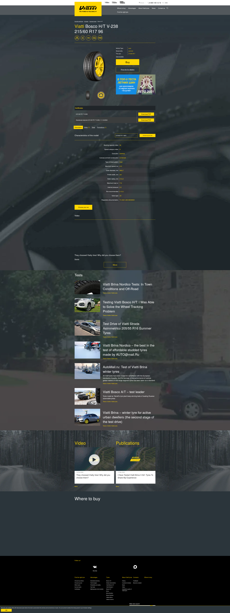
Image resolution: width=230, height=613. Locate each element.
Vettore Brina (109, 597)
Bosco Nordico (109, 595)
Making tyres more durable (96, 589)
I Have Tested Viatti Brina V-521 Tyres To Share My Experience (135, 476)
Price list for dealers (127, 69)
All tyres (86, 21)
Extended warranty (95, 581)
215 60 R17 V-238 (82, 114)
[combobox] (126, 135)
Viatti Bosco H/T (110, 585)
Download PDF (146, 114)
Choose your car (83, 207)
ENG (166, 2)
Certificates (77, 589)
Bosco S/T (108, 589)
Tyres (108, 577)
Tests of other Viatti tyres (110, 293)
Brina (107, 591)
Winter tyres (77, 585)
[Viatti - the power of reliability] (88, 9)
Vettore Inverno (110, 599)
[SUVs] (114, 2)
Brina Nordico (109, 593)
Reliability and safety (95, 585)
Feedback (135, 581)
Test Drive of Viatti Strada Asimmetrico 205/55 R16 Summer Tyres (127, 328)
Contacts (136, 577)
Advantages (132, 8)
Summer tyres (93, 21)
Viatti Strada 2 (109, 587)
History (124, 581)
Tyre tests (92, 587)
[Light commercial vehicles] (122, 2)
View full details (120, 56)
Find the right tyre (122, 12)
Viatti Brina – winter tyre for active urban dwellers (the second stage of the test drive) (128, 417)
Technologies (93, 583)
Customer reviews (126, 583)
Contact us (161, 8)
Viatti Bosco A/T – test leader (123, 391)
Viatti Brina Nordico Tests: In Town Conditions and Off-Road (127, 286)
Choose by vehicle (79, 581)
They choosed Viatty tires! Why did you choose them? (93, 476)
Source (77, 259)
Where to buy (121, 8)
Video (86, 127)
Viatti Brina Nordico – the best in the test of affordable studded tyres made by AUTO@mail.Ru (128, 350)
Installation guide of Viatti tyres (127, 589)
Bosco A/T (108, 581)
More (115, 264)
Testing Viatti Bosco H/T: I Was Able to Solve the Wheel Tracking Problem (128, 306)
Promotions (100, 127)
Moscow (142, 2)
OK (6, 610)
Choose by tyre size (147, 135)
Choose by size (78, 583)
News (154, 8)
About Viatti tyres (143, 8)
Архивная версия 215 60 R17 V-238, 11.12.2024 (91, 120)
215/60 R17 (131, 54)
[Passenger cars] (106, 2)
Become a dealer (137, 583)
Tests (93, 127)
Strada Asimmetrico (111, 583)
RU (163, 2)
